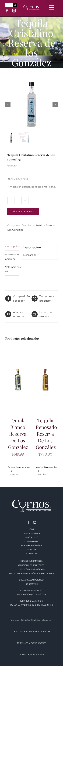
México (40, 225)
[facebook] (7, 10)
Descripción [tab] (12, 246)
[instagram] (14, 10)
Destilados (28, 225)
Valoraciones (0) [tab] (12, 269)
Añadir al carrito (23, 211)
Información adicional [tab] (12, 257)
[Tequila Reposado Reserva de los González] (45, 380)
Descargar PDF (32, 254)
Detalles (23, 467)
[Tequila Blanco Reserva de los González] (17, 380)
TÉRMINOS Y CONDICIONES (31, 643)
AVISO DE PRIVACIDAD (31, 654)
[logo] (31, 6)
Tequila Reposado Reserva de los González (46, 433)
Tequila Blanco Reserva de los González (18, 433)
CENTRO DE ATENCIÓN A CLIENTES (31, 631)
